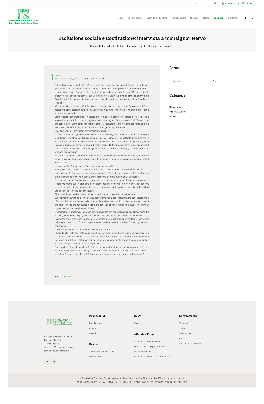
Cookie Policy (172, 381)
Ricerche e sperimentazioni (147, 341)
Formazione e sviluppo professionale (152, 346)
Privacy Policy (156, 381)
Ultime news (175, 107)
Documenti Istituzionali (190, 343)
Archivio (121, 46)
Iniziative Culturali (177, 111)
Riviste (92, 328)
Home (93, 46)
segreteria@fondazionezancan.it (59, 347)
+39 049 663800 (52, 343)
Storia (182, 328)
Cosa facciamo (186, 333)
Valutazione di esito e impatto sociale (152, 356)
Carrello (249, 3)
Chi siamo (184, 323)
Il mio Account (232, 3)
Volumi (92, 333)
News (137, 323)
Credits (183, 381)
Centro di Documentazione (102, 351)
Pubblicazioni (95, 323)
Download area (96, 356)
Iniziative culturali (142, 351)
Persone (183, 338)
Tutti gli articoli (106, 46)
